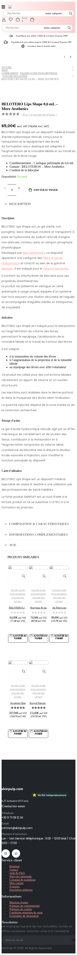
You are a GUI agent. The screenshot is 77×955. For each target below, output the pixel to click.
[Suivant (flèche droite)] (70, 477)
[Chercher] (71, 13)
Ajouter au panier (45, 190)
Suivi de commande (20, 876)
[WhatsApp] (16, 853)
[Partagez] (55, 4)
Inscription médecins (21, 889)
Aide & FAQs (17, 873)
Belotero (7, 269)
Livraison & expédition (22, 879)
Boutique (14, 866)
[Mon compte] (4, 20)
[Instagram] (6, 853)
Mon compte (16, 883)
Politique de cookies (20, 909)
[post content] (18, 575)
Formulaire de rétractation (24, 915)
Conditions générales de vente (26, 912)
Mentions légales (18, 902)
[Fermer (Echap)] (64, 4)
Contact (13, 869)
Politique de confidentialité (24, 905)
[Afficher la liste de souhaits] (11, 20)
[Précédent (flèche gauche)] (7, 477)
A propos (14, 886)
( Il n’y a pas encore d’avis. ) (39, 114)
